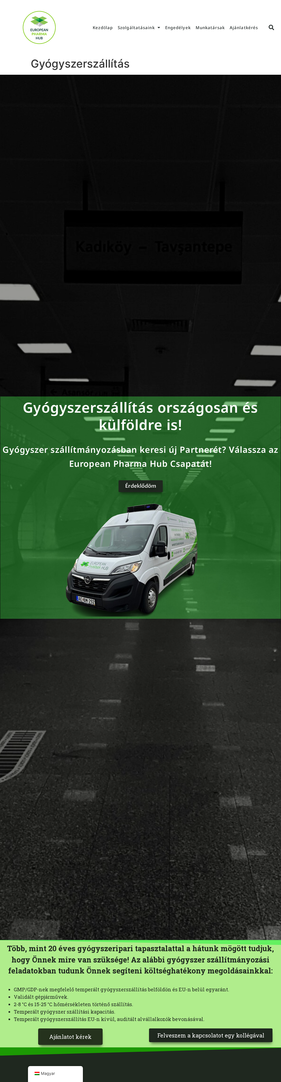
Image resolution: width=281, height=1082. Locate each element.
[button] (271, 27)
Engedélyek (178, 27)
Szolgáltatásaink (136, 27)
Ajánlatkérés (244, 27)
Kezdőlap (103, 27)
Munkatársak (210, 27)
